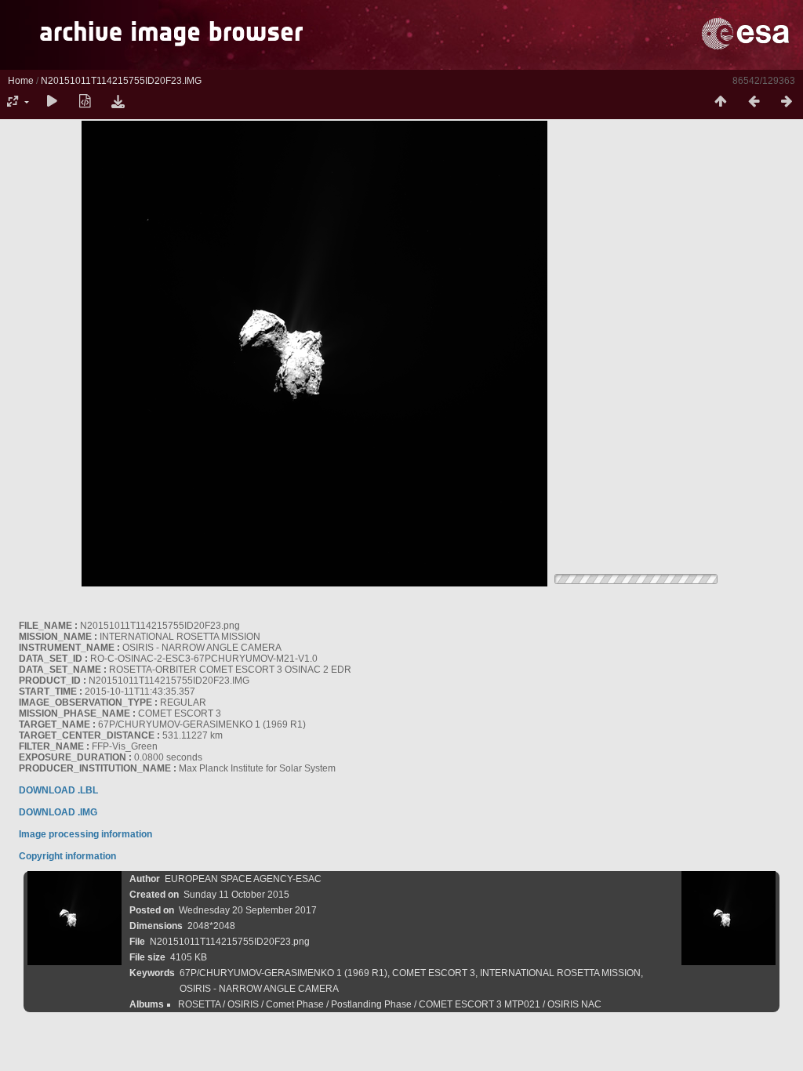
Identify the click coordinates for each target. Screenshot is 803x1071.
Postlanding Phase (371, 1004)
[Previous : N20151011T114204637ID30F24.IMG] (753, 102)
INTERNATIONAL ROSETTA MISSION (560, 973)
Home (21, 80)
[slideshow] (51, 102)
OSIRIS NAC (574, 1004)
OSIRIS (243, 1004)
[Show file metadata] (84, 102)
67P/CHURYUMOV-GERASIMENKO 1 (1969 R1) (283, 973)
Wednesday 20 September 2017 (248, 910)
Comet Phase (295, 1004)
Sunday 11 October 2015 (236, 894)
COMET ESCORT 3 (433, 973)
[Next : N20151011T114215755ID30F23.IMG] (786, 102)
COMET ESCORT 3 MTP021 (479, 1004)
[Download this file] (117, 102)
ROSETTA (199, 1004)
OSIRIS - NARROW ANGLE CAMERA (259, 988)
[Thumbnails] (720, 102)
